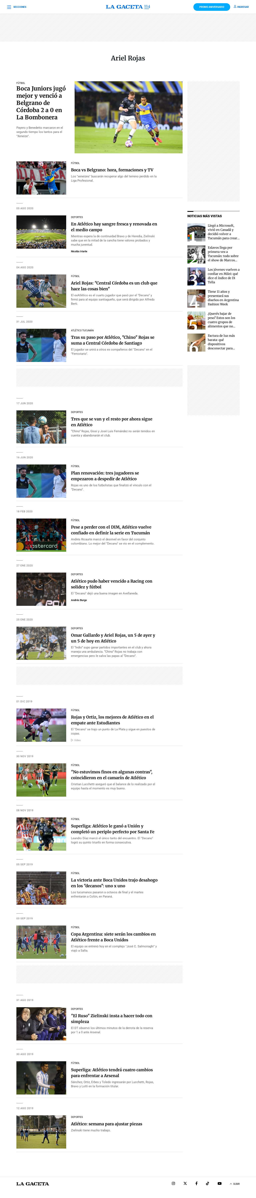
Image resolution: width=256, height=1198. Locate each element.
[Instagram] (173, 1184)
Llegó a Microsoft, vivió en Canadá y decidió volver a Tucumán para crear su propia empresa (222, 234)
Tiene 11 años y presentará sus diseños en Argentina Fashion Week (223, 298)
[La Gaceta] (128, 7)
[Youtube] (220, 1184)
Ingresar (243, 7)
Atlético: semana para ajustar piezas (106, 1123)
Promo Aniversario (211, 7)
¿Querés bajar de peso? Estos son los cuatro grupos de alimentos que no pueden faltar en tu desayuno (221, 324)
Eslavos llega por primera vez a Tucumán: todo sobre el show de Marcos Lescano (223, 256)
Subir (236, 1184)
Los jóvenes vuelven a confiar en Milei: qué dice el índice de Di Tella (224, 276)
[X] (185, 1184)
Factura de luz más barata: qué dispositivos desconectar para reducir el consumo (222, 344)
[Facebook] (196, 1184)
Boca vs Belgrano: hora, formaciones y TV (112, 169)
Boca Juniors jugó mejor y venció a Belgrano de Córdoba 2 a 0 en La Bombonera (41, 103)
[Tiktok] (207, 1184)
